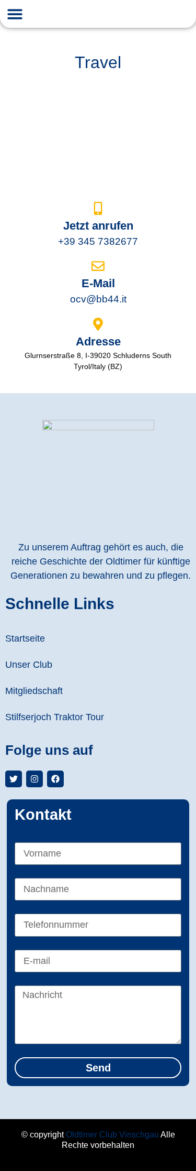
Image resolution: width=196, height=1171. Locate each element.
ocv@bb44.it (98, 299)
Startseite (25, 638)
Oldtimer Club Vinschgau (112, 1134)
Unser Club (28, 664)
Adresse (98, 341)
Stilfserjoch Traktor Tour (54, 717)
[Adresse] (98, 324)
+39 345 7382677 (98, 241)
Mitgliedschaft (34, 691)
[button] (15, 14)
